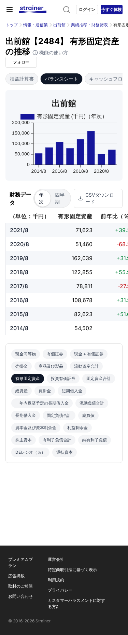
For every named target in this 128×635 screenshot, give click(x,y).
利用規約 (56, 579)
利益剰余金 (77, 427)
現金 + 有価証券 (88, 353)
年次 (41, 198)
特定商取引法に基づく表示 (72, 569)
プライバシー (60, 590)
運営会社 (56, 559)
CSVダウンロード (99, 198)
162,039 (82, 258)
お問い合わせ (20, 596)
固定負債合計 (59, 415)
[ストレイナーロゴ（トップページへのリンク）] (32, 9)
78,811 (84, 286)
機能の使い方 (53, 52)
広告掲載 (16, 575)
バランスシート (61, 79)
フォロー (21, 62)
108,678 (82, 300)
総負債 (88, 415)
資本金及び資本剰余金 (35, 427)
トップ (11, 24)
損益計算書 (22, 79)
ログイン (87, 9)
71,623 (84, 230)
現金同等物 (25, 353)
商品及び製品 (51, 366)
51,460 (84, 244)
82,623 (83, 314)
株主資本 (23, 439)
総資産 (21, 390)
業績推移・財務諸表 (89, 24)
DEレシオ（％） (30, 452)
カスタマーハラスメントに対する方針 (76, 603)
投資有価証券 (63, 378)
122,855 (82, 272)
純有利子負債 (94, 439)
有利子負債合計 (57, 439)
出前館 (59, 24)
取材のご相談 (20, 586)
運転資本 (64, 452)
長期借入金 (25, 415)
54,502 (83, 328)
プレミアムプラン (20, 562)
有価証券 (55, 353)
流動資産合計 (86, 366)
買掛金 (45, 390)
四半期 (60, 198)
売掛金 (21, 366)
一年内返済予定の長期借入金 (42, 403)
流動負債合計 (92, 403)
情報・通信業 (35, 24)
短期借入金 (72, 390)
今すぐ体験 (111, 9)
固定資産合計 (98, 378)
